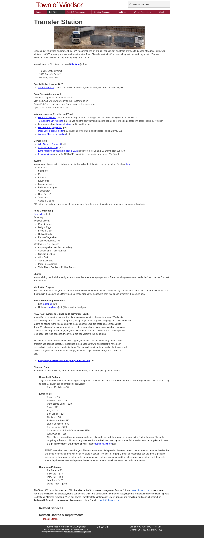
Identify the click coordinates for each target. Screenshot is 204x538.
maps (82, 526)
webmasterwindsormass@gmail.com (78, 532)
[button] (78, 12)
